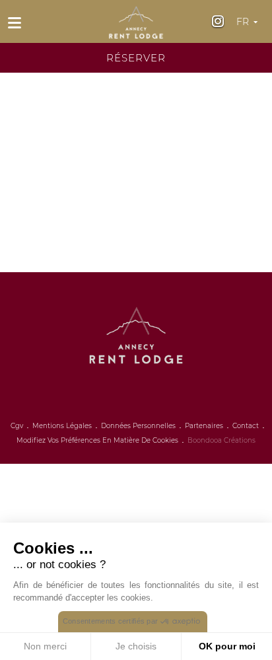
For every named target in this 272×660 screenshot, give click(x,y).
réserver (136, 58)
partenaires (204, 426)
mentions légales (62, 426)
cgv (17, 426)
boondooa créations (221, 440)
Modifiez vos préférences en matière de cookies (97, 440)
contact (245, 426)
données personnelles (138, 426)
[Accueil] (136, 18)
